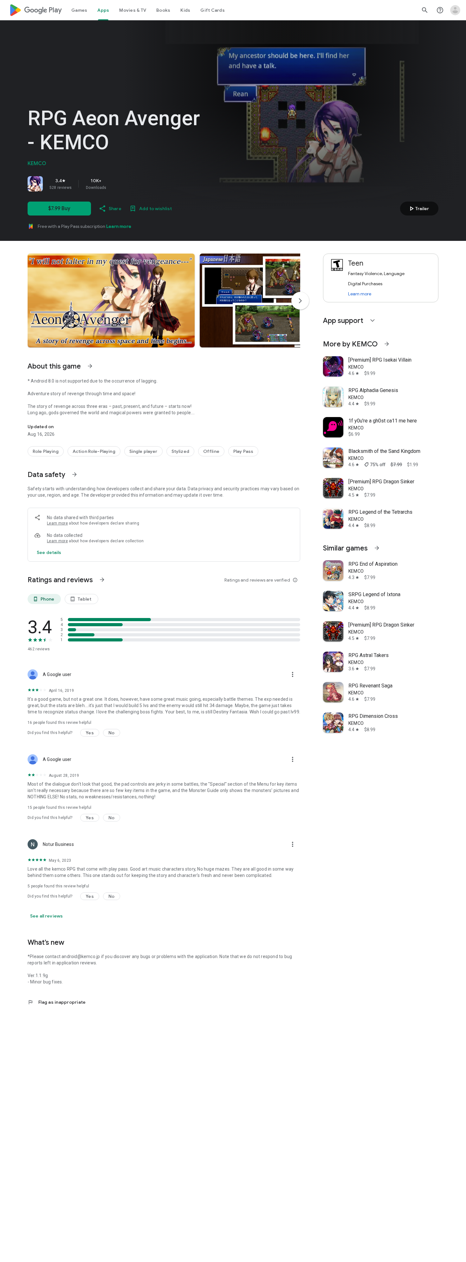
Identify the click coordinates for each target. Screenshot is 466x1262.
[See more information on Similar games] (377, 548)
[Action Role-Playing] (94, 451)
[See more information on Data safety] (74, 474)
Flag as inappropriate (57, 1002)
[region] (116, 183)
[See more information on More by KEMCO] (386, 343)
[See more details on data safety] (49, 552)
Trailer (418, 208)
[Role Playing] (46, 451)
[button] (111, 300)
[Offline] (211, 451)
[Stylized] (180, 451)
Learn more (118, 226)
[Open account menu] (455, 10)
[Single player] (143, 451)
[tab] (79, 10)
